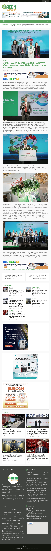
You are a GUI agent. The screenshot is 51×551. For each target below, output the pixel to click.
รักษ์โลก (17, 531)
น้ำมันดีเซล (15, 517)
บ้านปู (19, 517)
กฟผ (5, 512)
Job (20, 1)
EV (15, 509)
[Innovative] (25, 263)
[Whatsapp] (10, 79)
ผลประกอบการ (15, 518)
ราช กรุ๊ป (21, 531)
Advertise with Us (25, 1)
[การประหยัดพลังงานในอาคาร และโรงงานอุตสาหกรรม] (25, 12)
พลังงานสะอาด (8, 523)
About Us (16, 1)
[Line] (12, 79)
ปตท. (5, 518)
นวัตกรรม (9, 517)
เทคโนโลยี (5, 537)
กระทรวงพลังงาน (15, 512)
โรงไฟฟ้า (8, 539)
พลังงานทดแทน (15, 521)
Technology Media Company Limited (29, 548)
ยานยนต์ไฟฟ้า (7, 529)
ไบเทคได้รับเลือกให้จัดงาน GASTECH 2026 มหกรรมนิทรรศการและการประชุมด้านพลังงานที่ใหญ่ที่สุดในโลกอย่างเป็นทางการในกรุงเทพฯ (17, 303)
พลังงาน (7, 521)
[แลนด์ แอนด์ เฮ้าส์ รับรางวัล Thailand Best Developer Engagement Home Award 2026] (28, 301)
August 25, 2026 (35, 306)
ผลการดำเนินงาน (9, 518)
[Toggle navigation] (3, 21)
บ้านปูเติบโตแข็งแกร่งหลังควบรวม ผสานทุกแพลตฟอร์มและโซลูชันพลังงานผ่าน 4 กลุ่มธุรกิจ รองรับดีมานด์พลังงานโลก (40, 292)
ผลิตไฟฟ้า (21, 518)
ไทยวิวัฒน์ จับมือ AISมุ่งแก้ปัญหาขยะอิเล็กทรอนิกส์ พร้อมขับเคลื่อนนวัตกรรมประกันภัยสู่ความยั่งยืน (14, 277)
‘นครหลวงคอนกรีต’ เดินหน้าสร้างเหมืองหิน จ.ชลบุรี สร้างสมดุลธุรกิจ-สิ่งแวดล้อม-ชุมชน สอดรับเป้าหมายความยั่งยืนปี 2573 (37, 500)
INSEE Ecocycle (22, 269)
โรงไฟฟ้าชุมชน (14, 539)
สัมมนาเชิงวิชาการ (7, 535)
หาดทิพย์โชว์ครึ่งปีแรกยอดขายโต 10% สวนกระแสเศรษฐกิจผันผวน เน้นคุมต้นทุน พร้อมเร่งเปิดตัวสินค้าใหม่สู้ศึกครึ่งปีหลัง (17, 315)
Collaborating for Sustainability (12, 269)
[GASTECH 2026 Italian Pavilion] (25, 72)
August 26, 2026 (12, 295)
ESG (13, 509)
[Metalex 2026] (25, 354)
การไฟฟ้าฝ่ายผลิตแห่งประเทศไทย (12, 515)
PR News (5, 60)
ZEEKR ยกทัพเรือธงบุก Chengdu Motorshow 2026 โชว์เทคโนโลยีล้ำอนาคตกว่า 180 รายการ (16, 291)
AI (2, 509)
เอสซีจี (17, 537)
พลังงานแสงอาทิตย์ (16, 526)
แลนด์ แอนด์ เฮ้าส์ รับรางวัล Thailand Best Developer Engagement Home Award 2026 (39, 303)
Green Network (15, 70)
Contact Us (39, 1)
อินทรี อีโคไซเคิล (39, 269)
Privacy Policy (32, 1)
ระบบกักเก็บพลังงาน (11, 531)
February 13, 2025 (7, 70)
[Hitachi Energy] (15, 325)
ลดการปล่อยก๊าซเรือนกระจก (9, 533)
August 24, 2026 (12, 319)
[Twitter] (7, 79)
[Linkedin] (15, 79)
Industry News (35, 287)
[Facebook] (4, 79)
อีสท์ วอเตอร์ (15, 535)
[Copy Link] (17, 79)
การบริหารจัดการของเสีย (31, 269)
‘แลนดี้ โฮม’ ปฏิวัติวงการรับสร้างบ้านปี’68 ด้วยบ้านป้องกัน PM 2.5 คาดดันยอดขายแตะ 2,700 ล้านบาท (37, 277)
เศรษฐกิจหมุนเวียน (11, 537)
